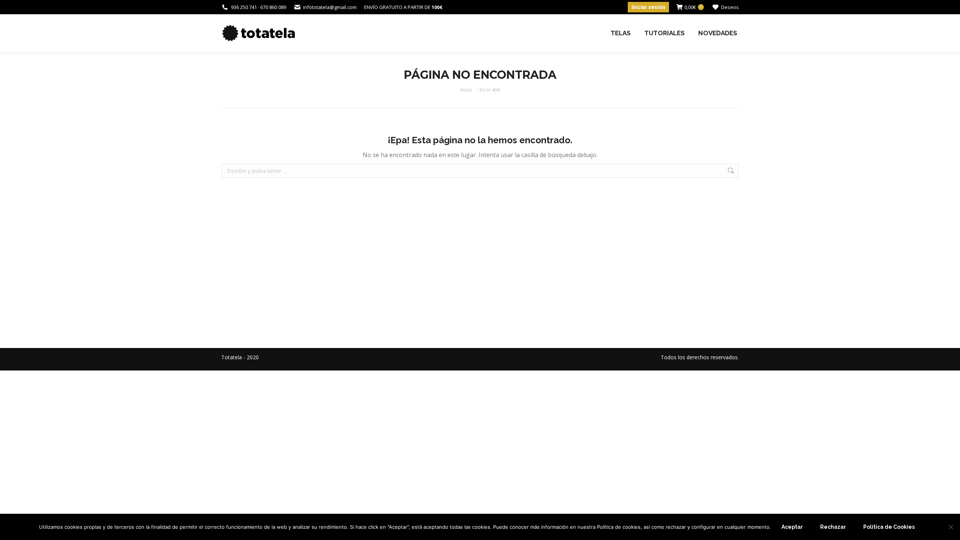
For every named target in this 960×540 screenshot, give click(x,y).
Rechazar (833, 527)
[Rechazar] (950, 527)
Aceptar (792, 527)
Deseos (730, 7)
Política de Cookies (889, 527)
